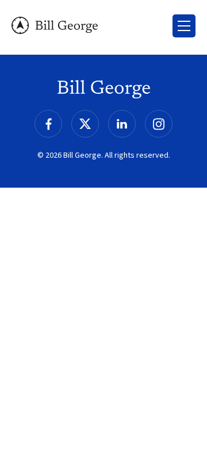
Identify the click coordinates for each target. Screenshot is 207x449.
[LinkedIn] (122, 124)
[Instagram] (158, 124)
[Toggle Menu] (183, 25)
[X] (85, 124)
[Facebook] (48, 124)
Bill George (55, 25)
